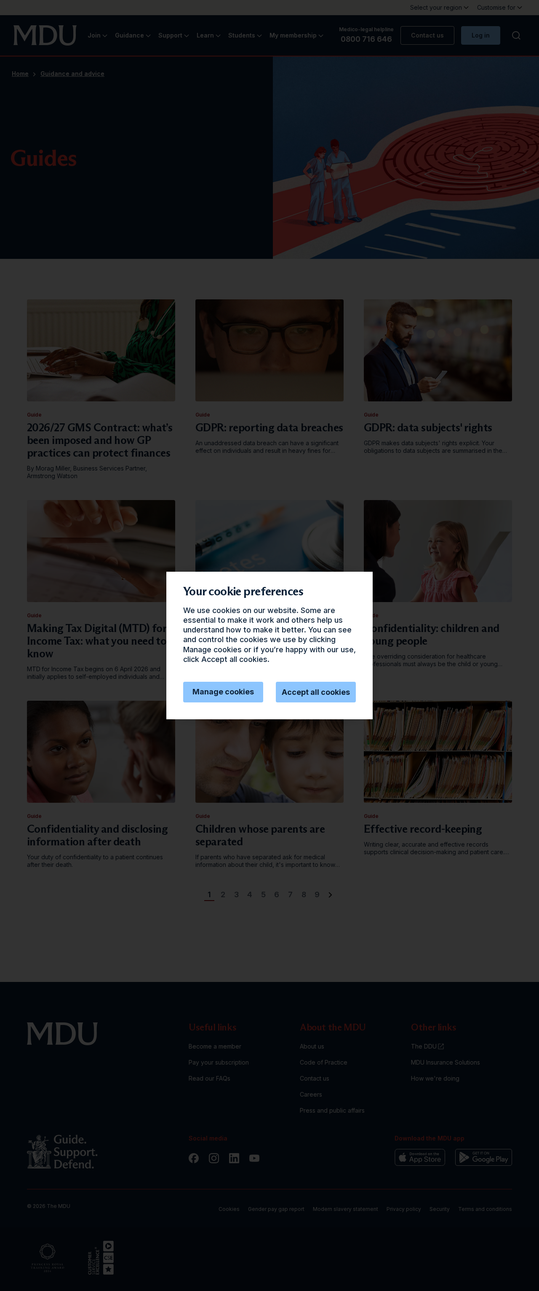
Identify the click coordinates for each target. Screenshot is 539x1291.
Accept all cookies (316, 692)
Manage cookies (223, 691)
